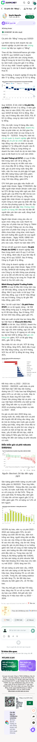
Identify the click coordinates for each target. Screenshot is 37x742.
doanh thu (30, 128)
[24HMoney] (9, 2)
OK (30, 703)
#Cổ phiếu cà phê (8, 657)
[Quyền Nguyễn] (4, 16)
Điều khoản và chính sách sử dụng (18, 691)
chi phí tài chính (16, 141)
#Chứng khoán (7, 28)
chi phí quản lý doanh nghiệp (14, 138)
